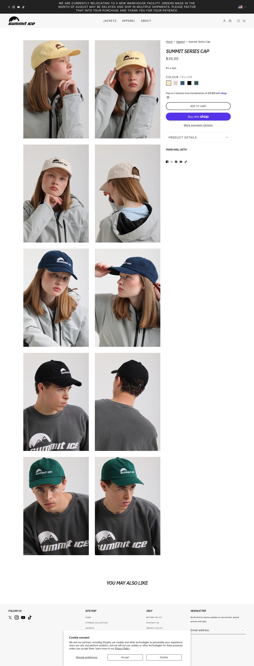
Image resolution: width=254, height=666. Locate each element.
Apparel (180, 41)
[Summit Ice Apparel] (21, 20)
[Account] (224, 20)
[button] (185, 161)
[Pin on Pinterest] (176, 161)
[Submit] (242, 630)
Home (169, 41)
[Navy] (182, 83)
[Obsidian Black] (189, 83)
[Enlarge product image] (56, 89)
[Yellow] (169, 83)
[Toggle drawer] (238, 21)
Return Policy (154, 617)
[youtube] (18, 7)
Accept (125, 657)
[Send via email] (181, 161)
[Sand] (175, 83)
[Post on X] (171, 161)
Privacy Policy (122, 648)
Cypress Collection (96, 623)
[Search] (244, 20)
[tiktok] (23, 7)
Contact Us (152, 623)
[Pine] (196, 83)
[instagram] (13, 7)
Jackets (89, 628)
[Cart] (230, 20)
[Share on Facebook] (167, 161)
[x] (9, 7)
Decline (164, 657)
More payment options (198, 125)
